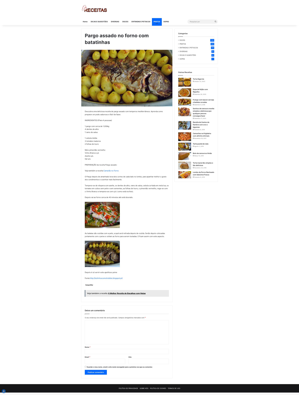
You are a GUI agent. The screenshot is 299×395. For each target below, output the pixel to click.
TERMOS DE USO (174, 388)
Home (85, 22)
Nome (87, 347)
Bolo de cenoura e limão (202, 153)
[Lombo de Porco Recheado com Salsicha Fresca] (184, 174)
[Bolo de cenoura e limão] (184, 156)
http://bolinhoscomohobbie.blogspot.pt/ (106, 278)
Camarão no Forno (111, 171)
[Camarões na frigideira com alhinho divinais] (184, 136)
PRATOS (157, 22)
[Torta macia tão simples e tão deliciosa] (184, 165)
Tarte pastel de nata (200, 144)
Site (130, 357)
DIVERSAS (115, 22)
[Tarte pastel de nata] (184, 147)
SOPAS (166, 22)
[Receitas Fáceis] (94, 9)
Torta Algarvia (198, 79)
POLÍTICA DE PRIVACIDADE (128, 388)
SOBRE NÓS (144, 388)
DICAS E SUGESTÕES (99, 22)
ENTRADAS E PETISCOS (141, 22)
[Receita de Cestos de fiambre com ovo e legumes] (184, 125)
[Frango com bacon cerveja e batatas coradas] (184, 102)
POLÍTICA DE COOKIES (158, 388)
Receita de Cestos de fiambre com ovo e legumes (201, 124)
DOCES (125, 22)
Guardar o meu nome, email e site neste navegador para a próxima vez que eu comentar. (120, 367)
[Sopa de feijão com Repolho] (184, 92)
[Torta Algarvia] (184, 82)
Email (87, 357)
